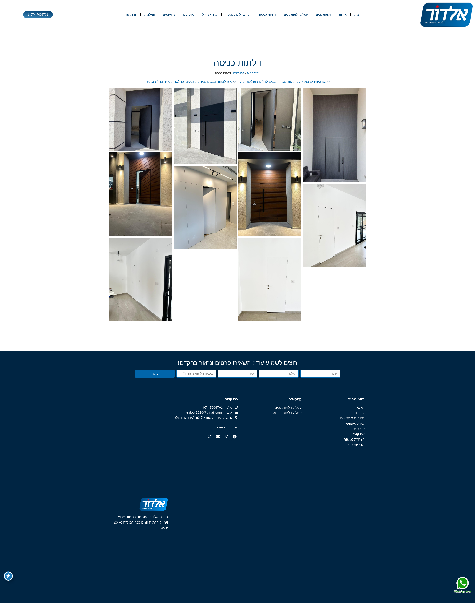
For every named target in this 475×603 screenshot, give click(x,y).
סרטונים (188, 14)
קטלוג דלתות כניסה (238, 14)
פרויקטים (169, 14)
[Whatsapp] (209, 437)
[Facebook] (234, 437)
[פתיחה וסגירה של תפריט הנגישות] (8, 576)
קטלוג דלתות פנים (296, 14)
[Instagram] (226, 437)
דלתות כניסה (267, 14)
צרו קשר (131, 14)
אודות (343, 14)
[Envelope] (218, 437)
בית (356, 14)
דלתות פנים (323, 14)
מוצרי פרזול (210, 14)
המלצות (149, 14)
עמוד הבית (253, 73)
